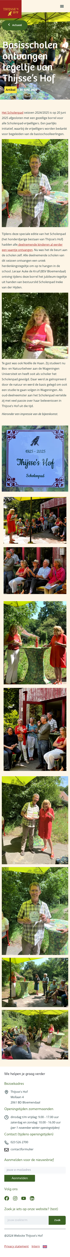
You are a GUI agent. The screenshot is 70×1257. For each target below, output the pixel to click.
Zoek (57, 1220)
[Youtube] (23, 1198)
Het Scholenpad (12, 113)
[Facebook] (6, 1198)
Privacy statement (16, 1246)
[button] (62, 6)
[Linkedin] (32, 1198)
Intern (36, 1246)
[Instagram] (15, 1198)
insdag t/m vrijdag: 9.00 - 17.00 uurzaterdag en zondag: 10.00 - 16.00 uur (36, 1122)
